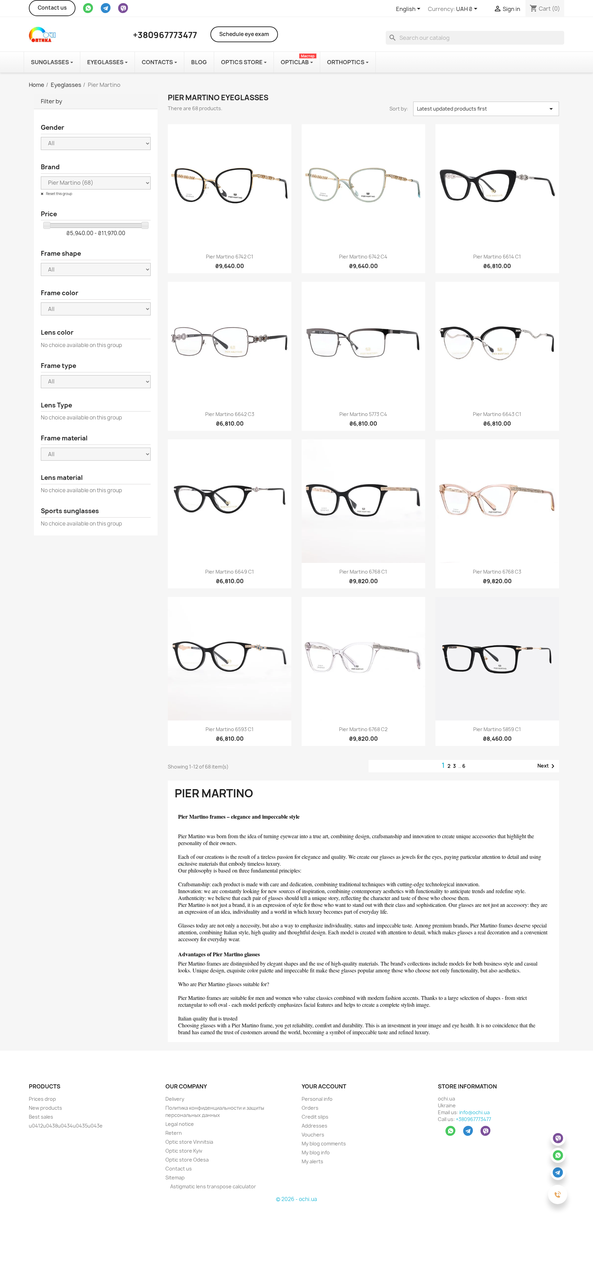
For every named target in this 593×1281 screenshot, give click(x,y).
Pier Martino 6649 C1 (229, 571)
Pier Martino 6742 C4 (363, 256)
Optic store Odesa (187, 1159)
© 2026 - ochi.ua (296, 1199)
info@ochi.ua (474, 1112)
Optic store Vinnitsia (189, 1142)
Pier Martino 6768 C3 (497, 571)
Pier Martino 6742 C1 (229, 256)
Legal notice (179, 1124)
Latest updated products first (486, 109)
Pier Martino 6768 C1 (363, 571)
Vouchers (313, 1134)
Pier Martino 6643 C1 (497, 414)
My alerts (312, 1161)
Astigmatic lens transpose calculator (212, 1186)
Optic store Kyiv (183, 1150)
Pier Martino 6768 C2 (363, 729)
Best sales (41, 1116)
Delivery (174, 1099)
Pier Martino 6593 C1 (230, 729)
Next (547, 766)
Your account (324, 1086)
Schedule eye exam (244, 34)
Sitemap (175, 1177)
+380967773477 (473, 1119)
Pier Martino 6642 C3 (229, 414)
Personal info (317, 1099)
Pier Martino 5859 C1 (497, 729)
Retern (173, 1133)
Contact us (52, 7)
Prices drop (42, 1099)
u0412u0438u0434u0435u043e (66, 1125)
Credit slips (315, 1116)
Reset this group (58, 193)
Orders (310, 1108)
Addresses (314, 1125)
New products (45, 1108)
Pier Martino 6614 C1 (497, 256)
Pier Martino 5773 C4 (363, 414)
